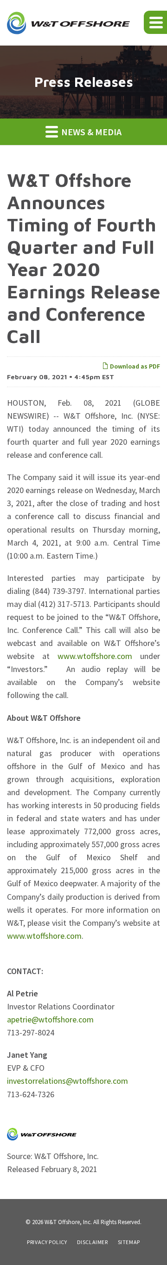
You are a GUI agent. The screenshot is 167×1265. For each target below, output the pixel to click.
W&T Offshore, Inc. (68, 1222)
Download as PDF (134, 366)
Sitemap (129, 1242)
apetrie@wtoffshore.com (50, 1019)
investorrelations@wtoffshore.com (67, 1080)
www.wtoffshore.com (95, 656)
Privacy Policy (47, 1242)
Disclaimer (92, 1242)
